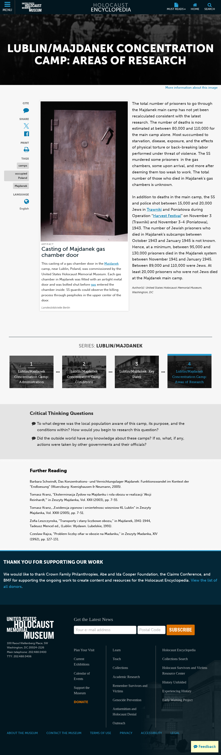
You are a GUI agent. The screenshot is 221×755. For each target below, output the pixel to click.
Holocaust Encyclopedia (179, 650)
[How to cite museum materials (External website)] (26, 110)
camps (23, 165)
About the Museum (22, 733)
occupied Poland (21, 176)
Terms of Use (100, 733)
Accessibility (151, 733)
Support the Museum (82, 690)
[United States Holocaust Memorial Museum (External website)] (31, 7)
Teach (117, 659)
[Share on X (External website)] (26, 126)
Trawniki (154, 209)
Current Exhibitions (81, 661)
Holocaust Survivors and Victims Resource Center (184, 670)
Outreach (119, 723)
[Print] (26, 150)
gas (93, 284)
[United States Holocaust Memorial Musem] (30, 628)
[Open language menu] (26, 202)
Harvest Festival (167, 215)
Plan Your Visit (84, 650)
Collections (120, 668)
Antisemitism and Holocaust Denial (124, 711)
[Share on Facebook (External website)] (26, 134)
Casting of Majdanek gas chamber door (73, 252)
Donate (81, 702)
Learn (117, 650)
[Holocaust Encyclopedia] (110, 7)
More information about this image (191, 87)
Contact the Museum (63, 733)
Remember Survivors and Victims (130, 688)
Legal (175, 733)
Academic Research (126, 677)
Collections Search (175, 659)
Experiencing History (176, 691)
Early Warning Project (177, 700)
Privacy (126, 733)
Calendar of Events (82, 676)
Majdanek (21, 185)
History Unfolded (174, 682)
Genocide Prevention (127, 700)
